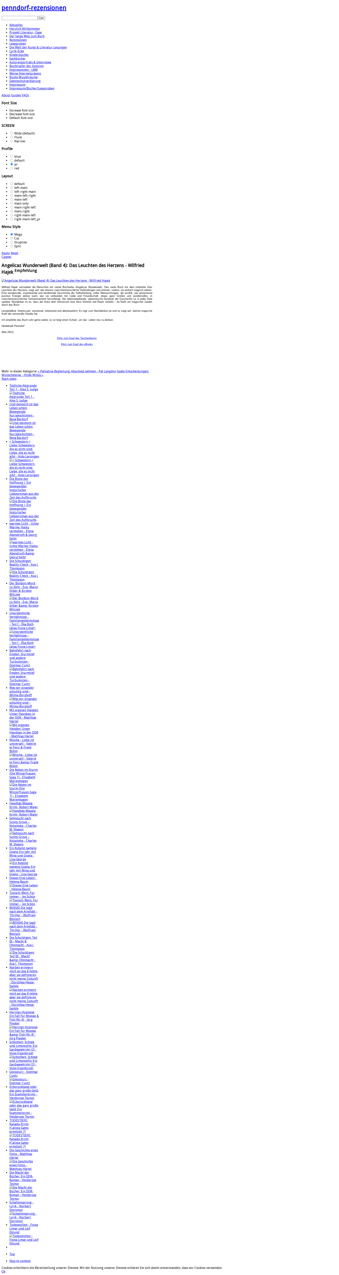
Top (12, 1254)
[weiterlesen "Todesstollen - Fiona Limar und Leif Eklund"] (24, 1243)
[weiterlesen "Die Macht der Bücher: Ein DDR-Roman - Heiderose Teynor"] (24, 1199)
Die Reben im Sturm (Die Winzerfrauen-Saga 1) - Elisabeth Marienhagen (23, 775)
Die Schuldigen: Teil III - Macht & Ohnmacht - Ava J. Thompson (23, 943)
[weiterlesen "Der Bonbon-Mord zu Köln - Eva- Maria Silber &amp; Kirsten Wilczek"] (24, 609)
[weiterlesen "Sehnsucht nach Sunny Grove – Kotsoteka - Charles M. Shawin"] (24, 844)
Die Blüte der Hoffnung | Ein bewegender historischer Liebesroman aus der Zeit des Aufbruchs (24, 488)
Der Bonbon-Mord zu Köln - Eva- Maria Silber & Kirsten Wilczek (23, 588)
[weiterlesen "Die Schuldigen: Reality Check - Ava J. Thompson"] (24, 579)
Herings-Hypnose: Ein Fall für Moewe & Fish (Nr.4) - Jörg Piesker (24, 1017)
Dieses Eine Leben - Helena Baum (22, 880)
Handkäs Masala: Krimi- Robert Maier (23, 805)
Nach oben (9, 379)
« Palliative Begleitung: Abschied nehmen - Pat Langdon (77, 371)
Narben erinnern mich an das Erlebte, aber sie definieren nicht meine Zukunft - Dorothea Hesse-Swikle (23, 977)
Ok (3, 1271)
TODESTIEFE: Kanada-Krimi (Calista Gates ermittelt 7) (19, 1126)
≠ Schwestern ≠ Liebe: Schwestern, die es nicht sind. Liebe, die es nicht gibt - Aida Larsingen (24, 449)
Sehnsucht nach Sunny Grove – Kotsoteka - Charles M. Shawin (22, 823)
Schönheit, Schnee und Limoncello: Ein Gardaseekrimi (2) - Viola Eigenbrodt (23, 1047)
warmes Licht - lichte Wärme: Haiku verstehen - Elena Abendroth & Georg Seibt (24, 531)
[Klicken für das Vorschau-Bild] (56, 280)
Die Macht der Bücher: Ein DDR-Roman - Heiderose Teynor (22, 1178)
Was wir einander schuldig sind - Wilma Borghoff (21, 691)
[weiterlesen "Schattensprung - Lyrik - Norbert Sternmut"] (24, 1221)
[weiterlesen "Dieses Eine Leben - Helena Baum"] (24, 889)
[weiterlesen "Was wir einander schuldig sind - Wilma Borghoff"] (24, 706)
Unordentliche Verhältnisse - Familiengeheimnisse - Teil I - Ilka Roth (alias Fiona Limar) (24, 620)
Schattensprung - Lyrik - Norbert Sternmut (21, 1206)
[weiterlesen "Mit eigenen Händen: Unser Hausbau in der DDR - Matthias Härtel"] (24, 736)
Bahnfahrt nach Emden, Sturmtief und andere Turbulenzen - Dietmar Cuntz (22, 658)
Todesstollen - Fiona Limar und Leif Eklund (23, 1228)
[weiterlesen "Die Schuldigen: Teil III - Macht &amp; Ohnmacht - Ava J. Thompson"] (24, 964)
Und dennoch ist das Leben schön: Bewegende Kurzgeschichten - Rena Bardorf (23, 411)
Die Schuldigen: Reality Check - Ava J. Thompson (23, 564)
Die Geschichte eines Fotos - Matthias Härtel (23, 1154)
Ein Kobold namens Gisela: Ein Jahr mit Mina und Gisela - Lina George (22, 853)
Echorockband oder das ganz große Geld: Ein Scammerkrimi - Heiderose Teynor (24, 1092)
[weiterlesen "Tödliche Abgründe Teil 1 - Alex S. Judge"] (24, 400)
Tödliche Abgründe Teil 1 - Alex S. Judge (23, 387)
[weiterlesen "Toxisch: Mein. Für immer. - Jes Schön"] (24, 904)
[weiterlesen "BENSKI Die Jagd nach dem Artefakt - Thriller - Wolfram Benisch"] (24, 934)
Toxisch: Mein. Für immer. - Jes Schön (22, 894)
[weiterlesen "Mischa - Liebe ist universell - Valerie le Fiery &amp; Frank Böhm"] (24, 766)
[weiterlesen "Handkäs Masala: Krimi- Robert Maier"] (24, 814)
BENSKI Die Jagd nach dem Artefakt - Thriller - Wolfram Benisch (23, 913)
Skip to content (20, 1261)
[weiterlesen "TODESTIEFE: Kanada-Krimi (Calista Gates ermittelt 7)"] (24, 1146)
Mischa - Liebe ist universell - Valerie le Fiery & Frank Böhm (22, 745)
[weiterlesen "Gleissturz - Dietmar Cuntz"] (24, 1083)
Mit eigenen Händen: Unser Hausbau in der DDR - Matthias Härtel (23, 715)
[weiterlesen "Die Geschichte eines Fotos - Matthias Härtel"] (24, 1169)
